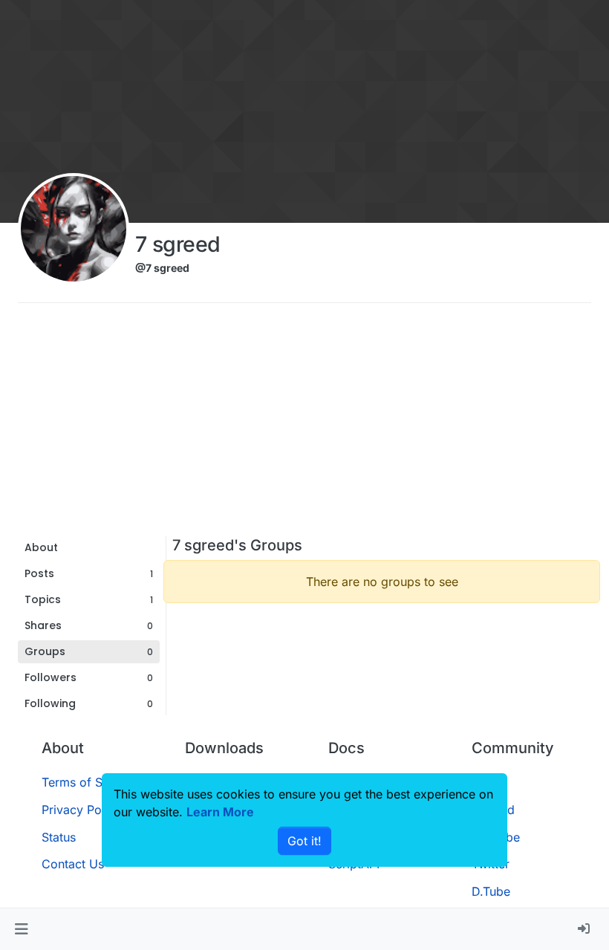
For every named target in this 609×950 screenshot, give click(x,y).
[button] (21, 929)
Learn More (220, 811)
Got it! (304, 840)
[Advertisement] (304, 425)
